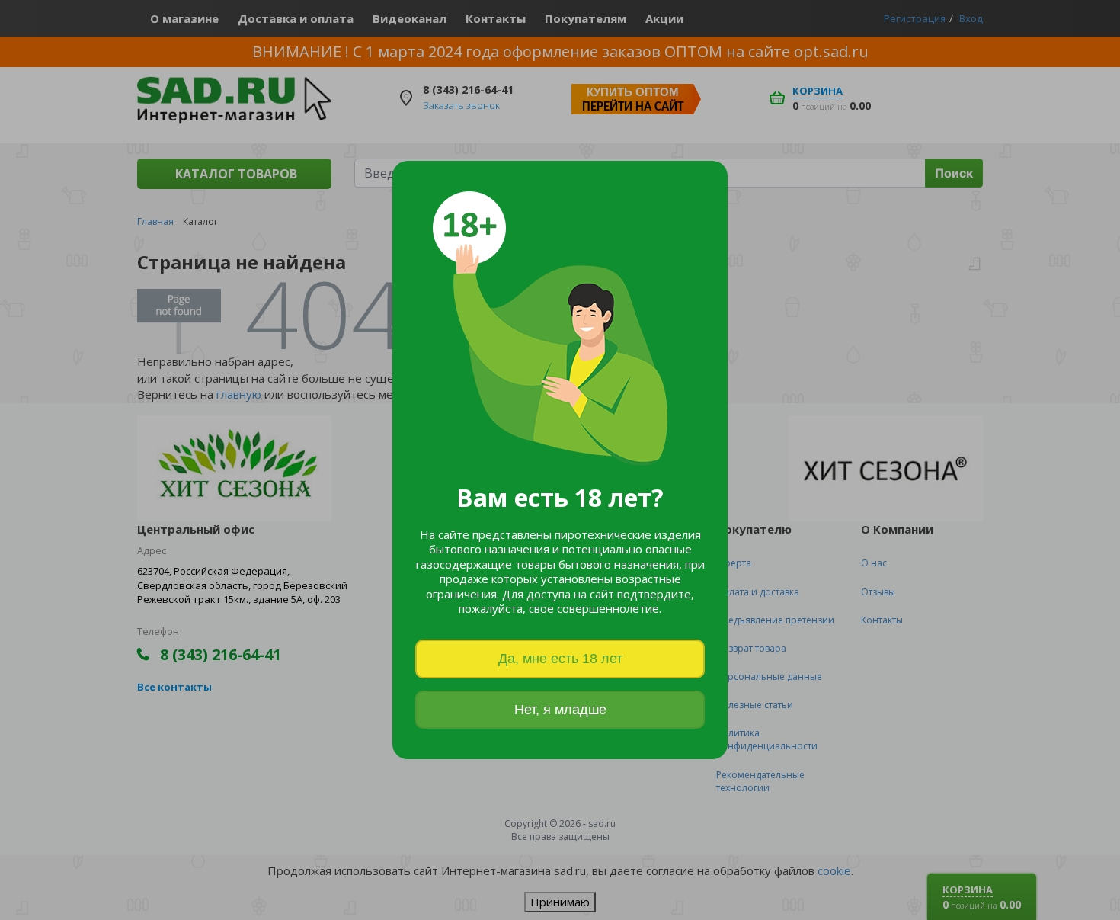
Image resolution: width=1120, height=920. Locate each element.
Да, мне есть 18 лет (560, 658)
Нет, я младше (560, 709)
